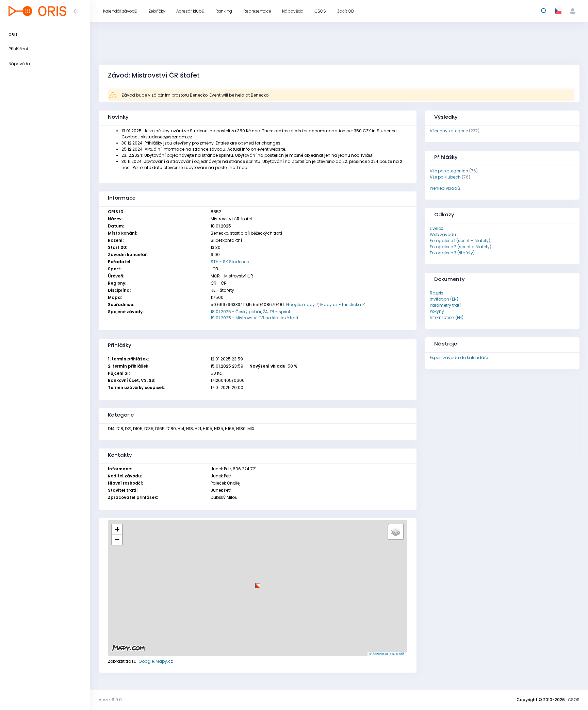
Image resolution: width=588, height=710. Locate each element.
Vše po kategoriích (449, 171)
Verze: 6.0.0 (110, 700)
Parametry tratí (445, 305)
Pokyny (437, 311)
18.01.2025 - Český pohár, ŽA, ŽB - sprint (250, 312)
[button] (257, 583)
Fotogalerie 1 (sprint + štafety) (460, 240)
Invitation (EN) (444, 299)
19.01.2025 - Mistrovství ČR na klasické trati (254, 318)
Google (146, 661)
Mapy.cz (164, 661)
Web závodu (443, 234)
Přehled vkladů (445, 188)
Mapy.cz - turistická (340, 304)
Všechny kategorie (449, 131)
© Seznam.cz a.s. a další (387, 654)
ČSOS (573, 700)
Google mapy (300, 304)
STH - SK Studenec (230, 262)
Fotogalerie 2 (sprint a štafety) (460, 247)
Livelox (436, 228)
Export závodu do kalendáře (459, 357)
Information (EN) (446, 317)
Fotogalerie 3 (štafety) (452, 253)
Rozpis (436, 293)
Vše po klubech (445, 177)
